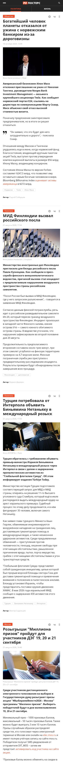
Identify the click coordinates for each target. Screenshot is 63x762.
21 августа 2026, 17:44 (12, 225)
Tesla (18, 190)
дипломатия (23, 375)
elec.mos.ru (49, 735)
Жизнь (47, 9)
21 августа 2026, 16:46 (12, 647)
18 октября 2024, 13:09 (12, 44)
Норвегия (8, 190)
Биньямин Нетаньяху (23, 603)
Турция (7, 603)
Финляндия (9, 375)
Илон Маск (29, 190)
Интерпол (41, 603)
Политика (16, 9)
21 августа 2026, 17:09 (12, 419)
